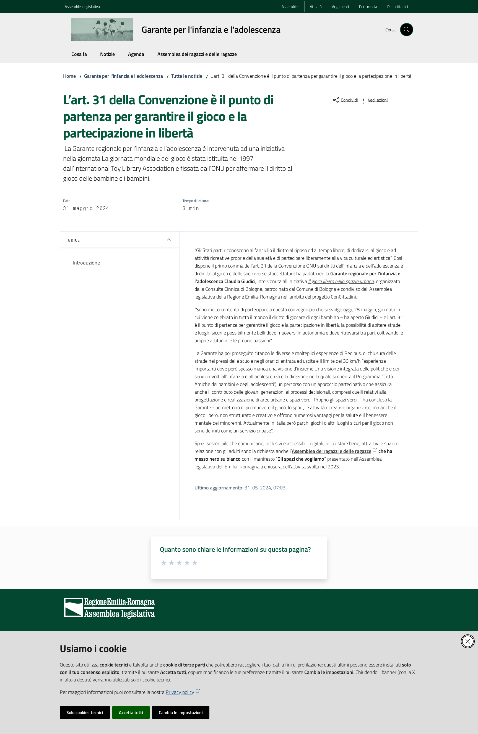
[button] (406, 29)
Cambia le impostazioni (181, 712)
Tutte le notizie (186, 76)
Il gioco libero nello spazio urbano (341, 281)
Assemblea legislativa (82, 6)
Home (69, 76)
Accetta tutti (131, 712)
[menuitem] (79, 54)
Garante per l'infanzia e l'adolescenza (123, 76)
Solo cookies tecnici (84, 712)
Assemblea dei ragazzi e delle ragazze (331, 451)
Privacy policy (180, 692)
